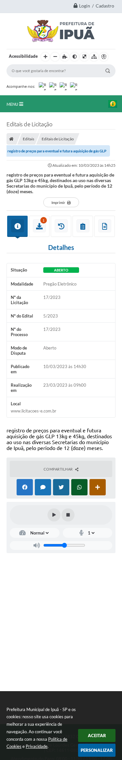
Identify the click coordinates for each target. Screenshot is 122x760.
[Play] (54, 514)
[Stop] (68, 514)
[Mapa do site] (94, 57)
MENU (13, 104)
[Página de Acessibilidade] (104, 57)
